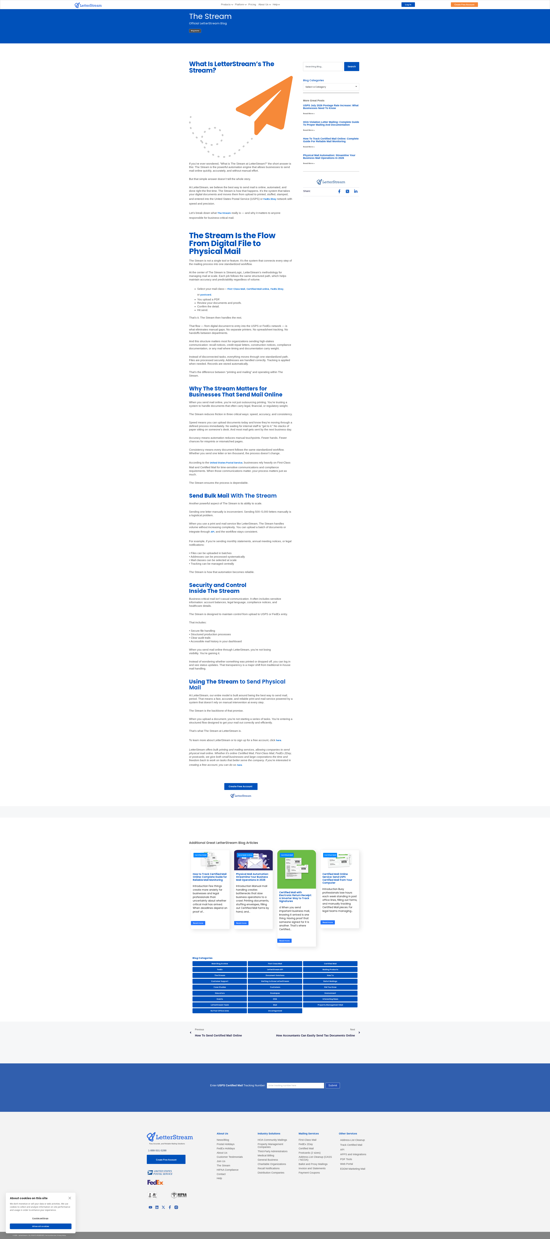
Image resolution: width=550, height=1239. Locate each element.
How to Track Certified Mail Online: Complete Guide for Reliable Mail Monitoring (331, 140)
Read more (198, 923)
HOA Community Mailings (272, 1140)
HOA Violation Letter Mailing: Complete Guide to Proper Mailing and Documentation (331, 123)
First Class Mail (275, 963)
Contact (221, 1174)
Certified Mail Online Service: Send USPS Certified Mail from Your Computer (337, 878)
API (212, 531)
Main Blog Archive (220, 963)
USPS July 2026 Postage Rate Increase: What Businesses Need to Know (331, 107)
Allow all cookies (40, 1226)
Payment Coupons (309, 1172)
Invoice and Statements (312, 1168)
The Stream (224, 213)
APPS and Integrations (353, 1154)
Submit (332, 1085)
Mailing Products (330, 969)
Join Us (221, 1161)
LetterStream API (275, 969)
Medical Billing (266, 1155)
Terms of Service (50, 1235)
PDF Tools (346, 1159)
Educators (220, 993)
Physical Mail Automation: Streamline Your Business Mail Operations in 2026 (329, 157)
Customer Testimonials (230, 1157)
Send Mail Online (245, 855)
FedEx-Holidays (226, 1148)
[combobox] (323, 66)
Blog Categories (313, 80)
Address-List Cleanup (352, 1140)
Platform (239, 4)
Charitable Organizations (272, 1164)
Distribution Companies (271, 1172)
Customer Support (219, 981)
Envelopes (275, 993)
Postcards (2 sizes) (310, 1152)
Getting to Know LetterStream (275, 981)
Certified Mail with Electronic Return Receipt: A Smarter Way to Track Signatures (295, 897)
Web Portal (346, 1164)
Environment (330, 993)
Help (275, 4)
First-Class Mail (236, 288)
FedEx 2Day (269, 199)
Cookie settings (40, 1218)
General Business (268, 1160)
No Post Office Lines (220, 1011)
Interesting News (330, 999)
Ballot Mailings (330, 981)
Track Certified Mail (351, 1144)
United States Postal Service (226, 462)
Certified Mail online (257, 288)
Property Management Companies (270, 1145)
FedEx (219, 969)
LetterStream (23, 1235)
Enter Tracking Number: (237, 1085)
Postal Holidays (225, 1144)
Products (226, 4)
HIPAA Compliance (227, 1170)
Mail (275, 1005)
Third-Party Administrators (272, 1151)
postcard (205, 294)
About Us (263, 4)
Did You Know (330, 987)
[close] (70, 1198)
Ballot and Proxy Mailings (313, 1164)
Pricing (252, 4)
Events (220, 999)
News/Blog (223, 1140)
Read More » (309, 113)
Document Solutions (275, 975)
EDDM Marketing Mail (352, 1168)
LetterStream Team (220, 1005)
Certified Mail (200, 855)
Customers (275, 987)
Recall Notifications (269, 1168)
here (278, 740)
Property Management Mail (330, 1005)
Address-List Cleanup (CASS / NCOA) (315, 1158)
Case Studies (220, 987)
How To (330, 975)
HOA (275, 999)
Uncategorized (275, 1011)
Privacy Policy (61, 1235)
